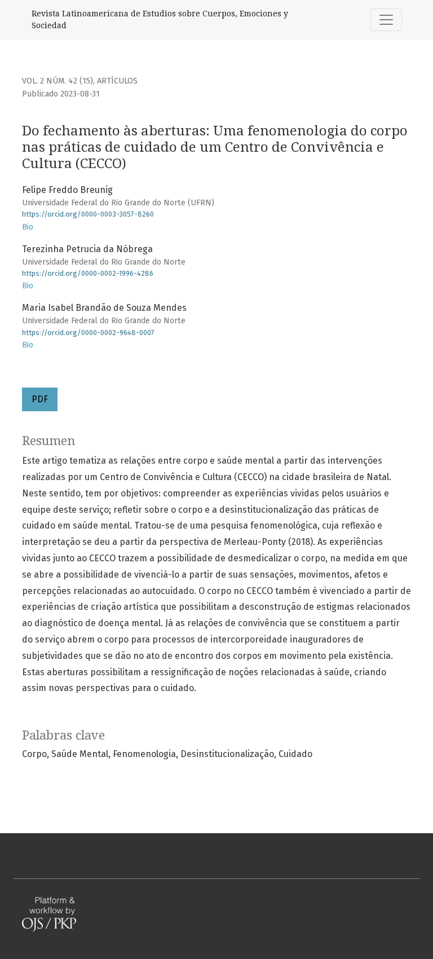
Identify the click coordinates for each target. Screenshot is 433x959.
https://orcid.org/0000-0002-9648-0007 (88, 332)
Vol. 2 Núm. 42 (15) (57, 81)
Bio (27, 227)
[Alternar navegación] (386, 19)
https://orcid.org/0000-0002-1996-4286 (87, 273)
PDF (40, 399)
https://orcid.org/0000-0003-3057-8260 (88, 214)
